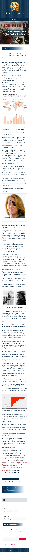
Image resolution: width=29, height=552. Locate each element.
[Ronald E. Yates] (14, 8)
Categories (6, 516)
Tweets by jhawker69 (9, 544)
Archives (5, 508)
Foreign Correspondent (8, 487)
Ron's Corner (15, 487)
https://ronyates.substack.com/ (10, 467)
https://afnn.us (6, 470)
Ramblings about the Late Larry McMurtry (11, 489)
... (7, 500)
